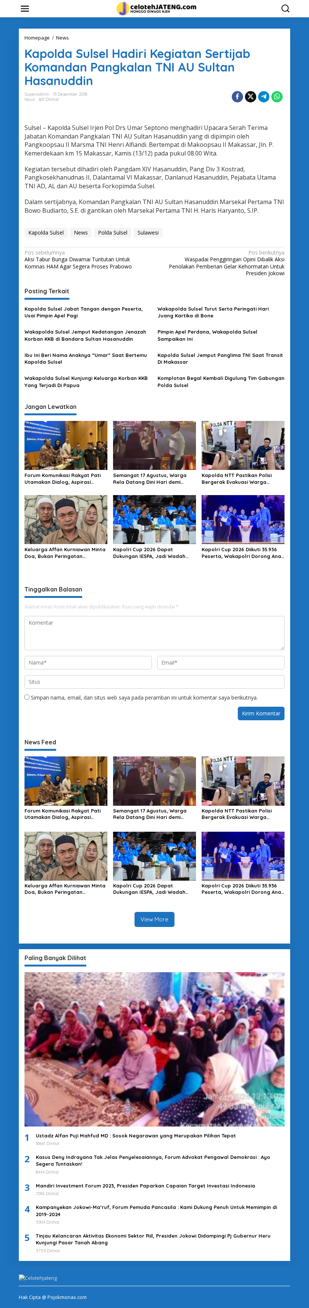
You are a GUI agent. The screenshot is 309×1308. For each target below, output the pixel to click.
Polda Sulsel (112, 232)
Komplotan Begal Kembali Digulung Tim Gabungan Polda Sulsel (221, 381)
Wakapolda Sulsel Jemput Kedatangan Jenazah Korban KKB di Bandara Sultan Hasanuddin (85, 335)
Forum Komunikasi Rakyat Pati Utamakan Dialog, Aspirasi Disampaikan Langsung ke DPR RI (65, 478)
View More (154, 919)
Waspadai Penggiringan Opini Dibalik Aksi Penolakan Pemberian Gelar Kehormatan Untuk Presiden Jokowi (227, 263)
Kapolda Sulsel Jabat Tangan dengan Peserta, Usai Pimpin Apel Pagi (83, 312)
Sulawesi (148, 232)
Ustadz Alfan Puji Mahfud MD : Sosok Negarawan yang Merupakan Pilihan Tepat (136, 1136)
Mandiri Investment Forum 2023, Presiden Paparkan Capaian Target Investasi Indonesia (145, 1186)
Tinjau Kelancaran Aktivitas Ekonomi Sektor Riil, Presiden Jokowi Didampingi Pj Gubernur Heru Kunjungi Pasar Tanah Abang (153, 1239)
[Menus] (25, 8)
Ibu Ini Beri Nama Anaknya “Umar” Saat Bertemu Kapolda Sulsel (85, 358)
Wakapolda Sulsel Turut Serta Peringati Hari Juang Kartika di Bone (213, 312)
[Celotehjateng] (156, 8)
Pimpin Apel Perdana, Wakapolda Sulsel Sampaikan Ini (207, 335)
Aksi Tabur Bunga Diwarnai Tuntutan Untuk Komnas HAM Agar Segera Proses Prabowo (78, 259)
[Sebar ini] (237, 96)
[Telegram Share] (263, 96)
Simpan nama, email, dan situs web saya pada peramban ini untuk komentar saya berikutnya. (144, 697)
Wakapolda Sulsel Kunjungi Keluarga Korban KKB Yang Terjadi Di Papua (86, 381)
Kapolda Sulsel (46, 232)
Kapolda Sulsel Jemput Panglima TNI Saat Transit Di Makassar (220, 358)
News (29, 99)
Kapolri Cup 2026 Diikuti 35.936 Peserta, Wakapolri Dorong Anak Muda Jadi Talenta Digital (243, 552)
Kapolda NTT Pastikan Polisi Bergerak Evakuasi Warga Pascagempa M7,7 (237, 478)
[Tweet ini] (250, 96)
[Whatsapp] (277, 96)
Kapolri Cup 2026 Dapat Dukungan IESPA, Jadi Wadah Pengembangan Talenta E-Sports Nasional (149, 552)
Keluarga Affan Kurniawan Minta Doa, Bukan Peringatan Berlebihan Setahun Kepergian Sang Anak (65, 552)
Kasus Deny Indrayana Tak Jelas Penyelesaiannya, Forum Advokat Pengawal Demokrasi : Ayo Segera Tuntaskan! (153, 1160)
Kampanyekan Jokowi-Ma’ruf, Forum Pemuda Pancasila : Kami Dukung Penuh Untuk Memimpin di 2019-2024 (156, 1210)
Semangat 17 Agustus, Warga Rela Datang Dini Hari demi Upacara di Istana (150, 478)
